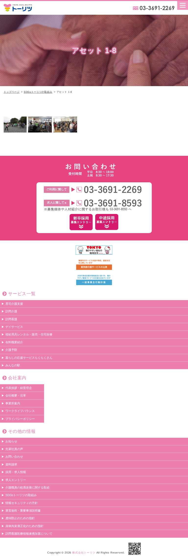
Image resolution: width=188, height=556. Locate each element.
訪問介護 (11, 311)
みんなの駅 (12, 365)
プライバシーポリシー (20, 419)
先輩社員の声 (14, 449)
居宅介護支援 (14, 303)
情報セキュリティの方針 (21, 503)
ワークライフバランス (20, 411)
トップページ (12, 92)
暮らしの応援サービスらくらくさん (28, 357)
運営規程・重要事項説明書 (23, 510)
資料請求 (11, 464)
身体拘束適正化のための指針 (24, 526)
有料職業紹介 (14, 342)
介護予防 (11, 350)
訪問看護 (11, 319)
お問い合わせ (14, 456)
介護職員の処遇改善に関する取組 (27, 487)
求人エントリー (15, 480)
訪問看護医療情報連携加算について (28, 533)
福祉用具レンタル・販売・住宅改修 (28, 334)
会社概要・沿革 (15, 395)
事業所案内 (12, 403)
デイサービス (14, 327)
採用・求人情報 (15, 472)
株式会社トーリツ (83, 552)
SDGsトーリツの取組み (38, 92)
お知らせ (11, 441)
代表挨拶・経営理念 (18, 388)
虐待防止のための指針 (20, 518)
